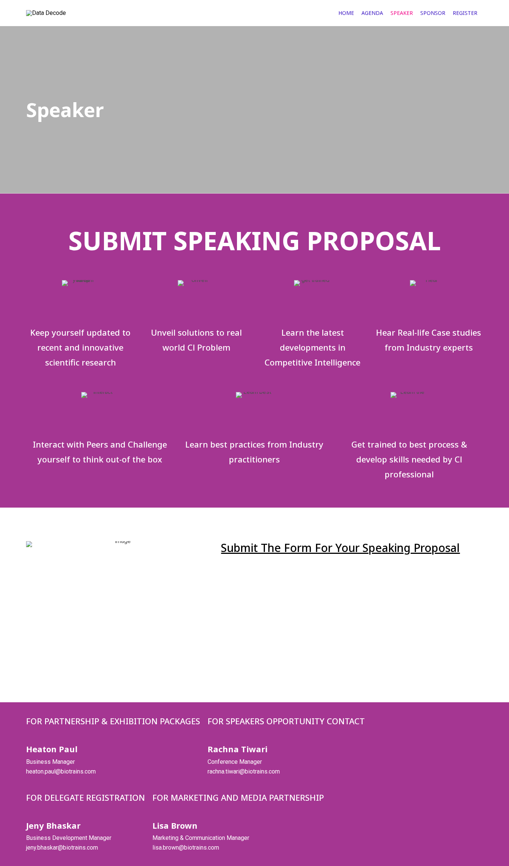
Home (346, 12)
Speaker (402, 12)
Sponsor (432, 12)
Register (465, 12)
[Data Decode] (70, 13)
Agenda (372, 12)
